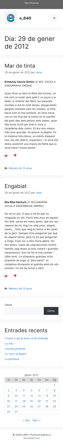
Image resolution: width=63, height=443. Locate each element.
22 (54, 401)
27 (39, 406)
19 (31, 401)
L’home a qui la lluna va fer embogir (26, 338)
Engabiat (16, 186)
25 (23, 406)
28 (46, 406)
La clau (9, 343)
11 (24, 395)
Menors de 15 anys (20, 168)
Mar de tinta (20, 65)
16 (8, 401)
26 (31, 406)
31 (16, 411)
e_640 (25, 18)
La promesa (12, 359)
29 (54, 406)
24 (16, 406)
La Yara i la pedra (15, 353)
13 (39, 395)
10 (16, 395)
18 (23, 401)
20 (39, 401)
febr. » (36, 420)
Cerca (8, 304)
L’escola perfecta (15, 348)
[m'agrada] (6, 155)
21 (46, 401)
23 (8, 406)
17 (16, 401)
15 (54, 395)
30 (8, 411)
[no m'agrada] (15, 155)
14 (46, 395)
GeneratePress (31, 438)
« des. (26, 420)
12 (31, 395)
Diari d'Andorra (32, 3)
